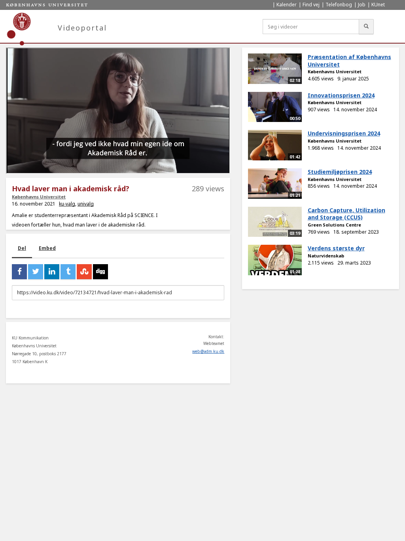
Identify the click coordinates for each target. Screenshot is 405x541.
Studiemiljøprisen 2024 (340, 171)
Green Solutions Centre (334, 225)
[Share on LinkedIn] (51, 271)
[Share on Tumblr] (68, 271)
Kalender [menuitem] (286, 4)
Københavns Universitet (39, 197)
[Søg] (366, 26)
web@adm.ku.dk (208, 351)
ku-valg (67, 203)
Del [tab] (22, 248)
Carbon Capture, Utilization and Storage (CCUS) (346, 213)
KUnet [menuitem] (378, 4)
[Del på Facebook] (19, 271)
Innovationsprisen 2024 (341, 95)
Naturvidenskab (326, 256)
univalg (86, 203)
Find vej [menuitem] (311, 4)
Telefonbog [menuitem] (339, 4)
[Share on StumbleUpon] (84, 271)
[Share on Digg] (100, 271)
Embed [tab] (47, 248)
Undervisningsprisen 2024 (344, 133)
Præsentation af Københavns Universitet (349, 60)
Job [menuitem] (361, 4)
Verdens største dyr (336, 248)
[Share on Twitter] (35, 271)
